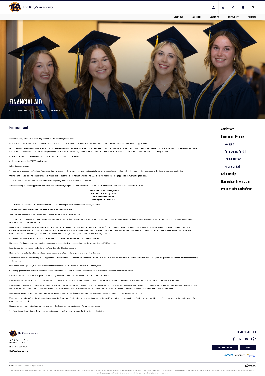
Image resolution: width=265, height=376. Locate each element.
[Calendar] (223, 7)
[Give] (213, 7)
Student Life (233, 17)
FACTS (254, 339)
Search (252, 7)
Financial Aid (232, 166)
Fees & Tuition (233, 159)
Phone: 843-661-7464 (18, 347)
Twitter (239, 339)
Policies (229, 144)
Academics (214, 17)
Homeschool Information (235, 182)
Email (246, 339)
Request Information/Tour (236, 189)
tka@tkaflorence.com (18, 351)
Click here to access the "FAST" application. (28, 161)
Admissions (196, 17)
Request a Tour (225, 347)
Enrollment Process (232, 137)
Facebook (233, 339)
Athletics (252, 17)
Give (248, 347)
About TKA (178, 17)
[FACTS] (233, 7)
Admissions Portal (235, 152)
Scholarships (229, 174)
